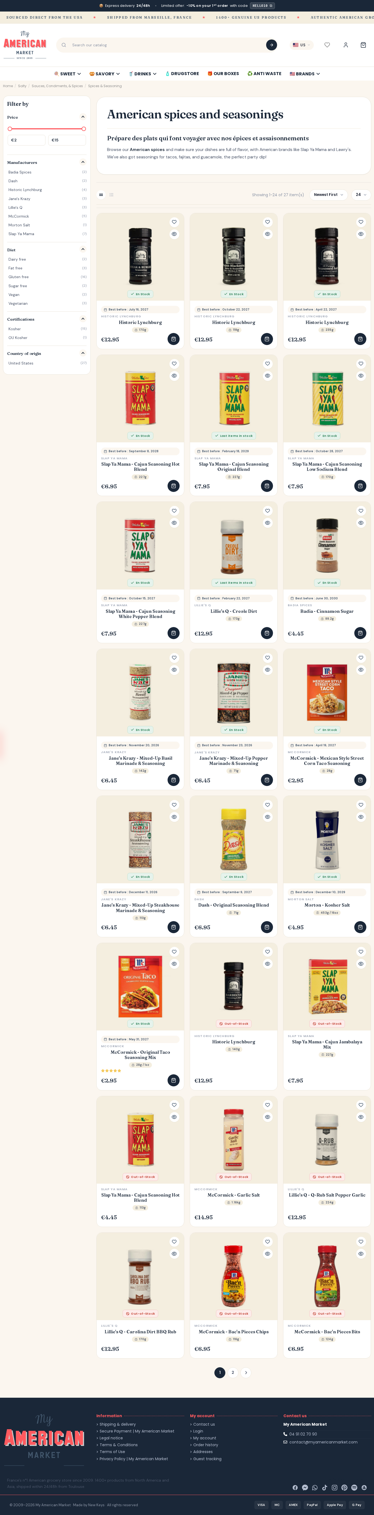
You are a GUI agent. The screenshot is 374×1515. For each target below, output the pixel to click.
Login (198, 1431)
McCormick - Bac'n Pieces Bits (327, 1331)
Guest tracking (207, 1459)
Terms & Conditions (119, 1445)
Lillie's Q (202, 605)
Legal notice (111, 1438)
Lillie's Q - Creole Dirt (234, 611)
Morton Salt (301, 899)
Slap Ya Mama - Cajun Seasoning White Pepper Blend (140, 614)
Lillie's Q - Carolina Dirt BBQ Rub (140, 1331)
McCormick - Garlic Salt (234, 1195)
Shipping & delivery (118, 1424)
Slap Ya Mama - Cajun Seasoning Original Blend (234, 467)
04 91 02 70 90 (303, 1434)
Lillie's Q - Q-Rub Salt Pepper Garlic (327, 1195)
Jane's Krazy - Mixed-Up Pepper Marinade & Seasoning (233, 761)
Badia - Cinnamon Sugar (327, 611)
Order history (205, 1445)
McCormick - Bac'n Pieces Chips (234, 1331)
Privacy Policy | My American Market (134, 1459)
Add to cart (174, 339)
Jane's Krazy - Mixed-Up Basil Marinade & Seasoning (140, 761)
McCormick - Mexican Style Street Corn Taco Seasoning (327, 761)
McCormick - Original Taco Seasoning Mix (140, 1055)
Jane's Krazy (113, 752)
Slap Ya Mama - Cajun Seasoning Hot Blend (140, 467)
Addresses (203, 1451)
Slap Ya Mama (114, 458)
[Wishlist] (327, 45)
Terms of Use (112, 1451)
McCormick (299, 752)
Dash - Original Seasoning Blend (233, 905)
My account (204, 1438)
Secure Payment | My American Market (137, 1431)
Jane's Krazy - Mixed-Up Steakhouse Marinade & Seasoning (140, 907)
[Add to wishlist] (174, 222)
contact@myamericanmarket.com (323, 1442)
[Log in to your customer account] (346, 45)
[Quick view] (174, 234)
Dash (199, 899)
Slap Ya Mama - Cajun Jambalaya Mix (327, 1044)
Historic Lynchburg (140, 322)
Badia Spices (300, 605)
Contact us (204, 1424)
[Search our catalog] (271, 44)
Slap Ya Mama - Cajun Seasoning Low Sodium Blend (327, 467)
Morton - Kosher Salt (327, 905)
